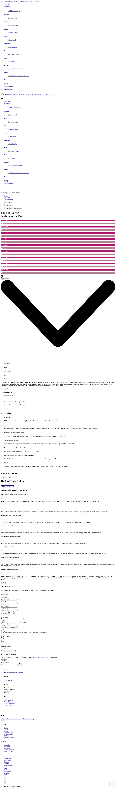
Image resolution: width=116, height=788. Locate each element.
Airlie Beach (8, 765)
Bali (5, 774)
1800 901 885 (8, 680)
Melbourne (7, 758)
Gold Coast (7, 760)
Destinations (7, 6)
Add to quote (4, 389)
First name (4, 597)
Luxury (3, 648)
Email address (5, 605)
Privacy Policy (36, 657)
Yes (4, 629)
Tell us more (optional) (7, 612)
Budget (3, 638)
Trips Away (7, 705)
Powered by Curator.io (7, 485)
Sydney (6, 763)
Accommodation (9, 86)
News (6, 85)
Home (6, 196)
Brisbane (6, 762)
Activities (7, 4)
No (4, 631)
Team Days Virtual (9, 703)
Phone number (5, 608)
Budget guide (4, 617)
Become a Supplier (9, 737)
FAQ (5, 736)
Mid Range (4, 643)
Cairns (6, 768)
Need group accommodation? (9, 627)
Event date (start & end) (7, 624)
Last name (4, 601)
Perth (5, 770)
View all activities (6, 477)
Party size (3, 620)
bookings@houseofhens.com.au (13, 672)
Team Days (7, 702)
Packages (7, 748)
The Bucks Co (8, 700)
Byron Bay (7, 771)
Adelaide (7, 773)
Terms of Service (48, 657)
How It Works (8, 751)
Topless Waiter (8, 199)
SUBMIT (3, 660)
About (6, 83)
